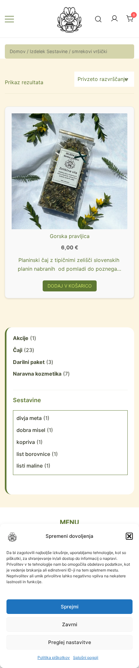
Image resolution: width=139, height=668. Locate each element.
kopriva (25, 442)
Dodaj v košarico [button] (70, 286)
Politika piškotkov (53, 657)
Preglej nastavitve (69, 642)
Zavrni (69, 624)
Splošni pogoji (85, 657)
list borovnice (33, 454)
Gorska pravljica (70, 236)
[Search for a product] (98, 18)
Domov (18, 51)
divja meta (29, 418)
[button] (129, 536)
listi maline (29, 465)
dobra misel (30, 430)
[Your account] (114, 19)
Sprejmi (70, 607)
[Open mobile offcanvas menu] (9, 19)
